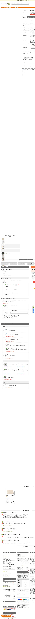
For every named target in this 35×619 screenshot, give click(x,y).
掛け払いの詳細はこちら (20, 596)
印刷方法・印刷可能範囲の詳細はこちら (8, 301)
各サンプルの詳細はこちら (8, 525)
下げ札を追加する (10, 377)
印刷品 (5, 273)
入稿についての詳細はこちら (8, 531)
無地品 (5, 271)
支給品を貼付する (12, 348)
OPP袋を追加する (11, 355)
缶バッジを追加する (24, 364)
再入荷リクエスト (7, 294)
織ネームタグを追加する (11, 370)
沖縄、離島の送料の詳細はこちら (7, 586)
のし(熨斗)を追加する (13, 339)
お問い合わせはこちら (24, 565)
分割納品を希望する (12, 385)
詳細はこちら (5, 571)
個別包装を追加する (12, 330)
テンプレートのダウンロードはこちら (8, 317)
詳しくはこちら (27, 0)
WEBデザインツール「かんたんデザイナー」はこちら (10, 318)
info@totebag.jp (6, 576)
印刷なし (11, 312)
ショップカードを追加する (14, 334)
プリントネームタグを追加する (24, 370)
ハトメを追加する (10, 364)
